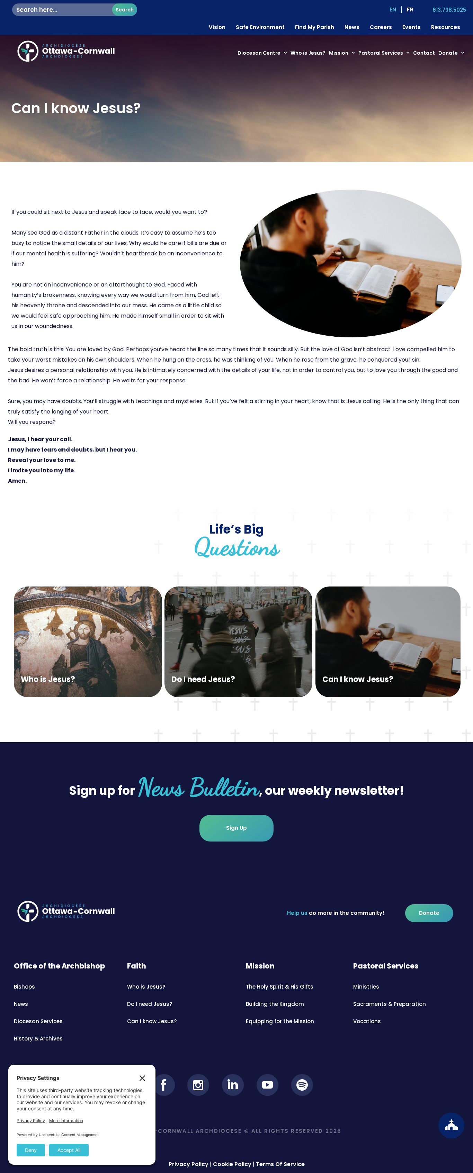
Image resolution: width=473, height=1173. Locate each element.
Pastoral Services (380, 52)
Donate (448, 52)
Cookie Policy (232, 1164)
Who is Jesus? (308, 52)
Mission (338, 52)
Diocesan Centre (259, 52)
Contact (424, 52)
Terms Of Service (280, 1164)
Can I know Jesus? (357, 679)
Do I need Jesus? (203, 679)
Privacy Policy (188, 1164)
